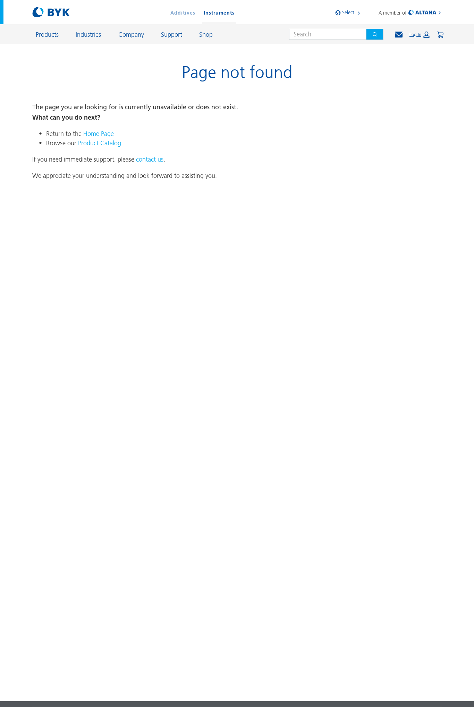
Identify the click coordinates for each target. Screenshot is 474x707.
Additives (182, 12)
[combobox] (325, 34)
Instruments (219, 12)
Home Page (98, 134)
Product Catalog (99, 143)
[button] (419, 34)
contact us (149, 159)
